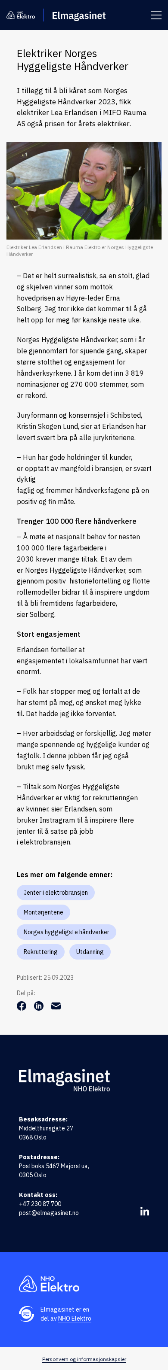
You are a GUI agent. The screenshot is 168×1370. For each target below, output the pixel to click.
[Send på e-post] (56, 1008)
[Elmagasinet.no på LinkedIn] (144, 1211)
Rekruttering (41, 952)
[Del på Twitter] (39, 1008)
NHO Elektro (74, 1318)
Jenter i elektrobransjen (56, 892)
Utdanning (90, 952)
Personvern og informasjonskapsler (84, 1359)
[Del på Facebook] (22, 1008)
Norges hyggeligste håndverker (66, 932)
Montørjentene (43, 912)
